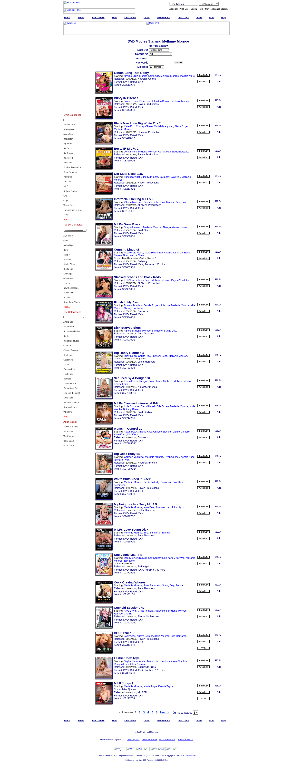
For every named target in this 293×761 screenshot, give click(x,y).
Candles (67, 345)
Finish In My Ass (126, 302)
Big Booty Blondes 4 (129, 353)
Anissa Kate (145, 431)
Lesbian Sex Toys (127, 658)
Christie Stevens (162, 431)
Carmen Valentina (134, 456)
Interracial (68, 177)
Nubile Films (69, 293)
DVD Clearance (70, 427)
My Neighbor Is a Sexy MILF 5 (135, 504)
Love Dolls (68, 398)
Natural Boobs (70, 191)
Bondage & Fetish (71, 331)
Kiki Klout (132, 434)
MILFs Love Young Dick (131, 529)
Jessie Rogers (152, 305)
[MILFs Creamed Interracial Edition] (104, 424)
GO (223, 4)
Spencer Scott (159, 355)
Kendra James (164, 661)
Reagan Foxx (146, 381)
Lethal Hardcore (146, 361)
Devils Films (69, 264)
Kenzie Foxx (121, 384)
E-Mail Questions (103, 756)
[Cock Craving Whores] (104, 603)
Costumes (68, 360)
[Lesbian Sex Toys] (104, 679)
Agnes (127, 330)
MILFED (142, 692)
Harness (67, 379)
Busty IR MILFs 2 (126, 148)
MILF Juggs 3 (123, 683)
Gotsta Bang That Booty (131, 73)
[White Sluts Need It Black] (104, 500)
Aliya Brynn (130, 610)
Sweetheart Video (71, 302)
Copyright (169, 756)
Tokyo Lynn (178, 507)
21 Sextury (68, 236)
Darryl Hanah (148, 406)
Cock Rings (68, 355)
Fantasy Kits (69, 369)
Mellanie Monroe (169, 75)
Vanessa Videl (132, 176)
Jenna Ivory (130, 151)
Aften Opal (170, 252)
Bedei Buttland (180, 151)
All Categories (72, 73)
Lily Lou (165, 305)
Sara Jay (164, 176)
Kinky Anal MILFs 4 (128, 555)
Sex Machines (69, 407)
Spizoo (66, 297)
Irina (146, 532)
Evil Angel (68, 274)
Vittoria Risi (130, 202)
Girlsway (143, 261)
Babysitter (68, 139)
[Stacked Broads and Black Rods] (104, 298)
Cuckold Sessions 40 (129, 607)
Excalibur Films (190, 756)
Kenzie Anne (187, 456)
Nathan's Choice (147, 78)
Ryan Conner (172, 456)
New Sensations (71, 288)
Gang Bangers (70, 172)
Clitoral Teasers (70, 350)
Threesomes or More (73, 210)
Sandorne (157, 330)
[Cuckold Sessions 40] (104, 628)
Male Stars (73, 99)
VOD (203, 648)
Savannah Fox (169, 482)
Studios (72, 82)
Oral (65, 196)
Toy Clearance (70, 436)
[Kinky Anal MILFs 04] (104, 575)
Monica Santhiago (149, 75)
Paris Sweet (146, 101)
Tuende (166, 532)
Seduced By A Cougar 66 (132, 378)
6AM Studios (145, 412)
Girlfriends (68, 278)
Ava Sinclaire (180, 661)
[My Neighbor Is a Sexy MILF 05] (104, 525)
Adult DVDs (72, 39)
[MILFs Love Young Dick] (104, 550)
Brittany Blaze (131, 409)
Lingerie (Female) (71, 393)
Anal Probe (68, 326)
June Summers (149, 176)
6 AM (65, 240)
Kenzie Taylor (137, 255)
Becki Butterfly (152, 482)
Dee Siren (129, 557)
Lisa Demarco (178, 635)
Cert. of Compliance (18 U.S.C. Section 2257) (129, 756)
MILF (65, 186)
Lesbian (67, 181)
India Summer (131, 406)
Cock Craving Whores (130, 582)
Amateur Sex (69, 125)
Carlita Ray (144, 355)
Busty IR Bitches (126, 98)
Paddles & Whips (71, 402)
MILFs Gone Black (127, 224)
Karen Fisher (131, 381)
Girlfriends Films (147, 666)
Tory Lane (129, 560)
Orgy (65, 200)
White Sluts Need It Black (132, 479)
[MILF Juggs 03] (104, 704)
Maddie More (187, 75)
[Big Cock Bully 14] (104, 475)
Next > (164, 712)
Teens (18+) (68, 205)
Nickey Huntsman (134, 308)
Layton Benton (162, 101)
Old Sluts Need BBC (128, 174)
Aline (165, 227)
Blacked (67, 259)
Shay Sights (183, 252)
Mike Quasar (129, 689)
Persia (179, 585)
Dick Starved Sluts (127, 327)
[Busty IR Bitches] (104, 119)
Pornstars (72, 90)
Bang (65, 250)
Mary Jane (144, 280)
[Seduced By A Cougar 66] (104, 399)
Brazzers (143, 311)
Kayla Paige (150, 686)
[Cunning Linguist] (104, 270)
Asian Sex (68, 134)
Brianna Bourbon (133, 305)
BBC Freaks (122, 633)
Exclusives (73, 48)
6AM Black (144, 230)
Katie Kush (120, 434)
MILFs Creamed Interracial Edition (138, 403)
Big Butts (67, 148)
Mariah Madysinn (163, 126)
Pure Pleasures (146, 333)
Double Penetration (72, 167)
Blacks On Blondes (148, 616)
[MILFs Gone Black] (104, 245)
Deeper (66, 255)
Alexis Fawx (130, 431)
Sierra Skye (181, 126)
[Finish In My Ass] (104, 323)
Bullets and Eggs (71, 341)
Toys (65, 215)
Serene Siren (121, 255)
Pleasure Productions (149, 132)
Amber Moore (146, 661)
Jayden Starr (131, 101)
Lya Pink (175, 176)
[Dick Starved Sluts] (104, 348)
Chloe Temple (145, 610)
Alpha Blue (68, 245)
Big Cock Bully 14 (127, 454)
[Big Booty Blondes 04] (104, 374)
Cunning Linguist (126, 249)
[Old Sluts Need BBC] (104, 194)
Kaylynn (179, 557)
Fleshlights (68, 374)
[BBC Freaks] (104, 654)
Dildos (66, 364)
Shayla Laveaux (133, 227)
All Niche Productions (149, 204)
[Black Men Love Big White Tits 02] (104, 144)
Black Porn (68, 158)
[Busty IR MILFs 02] (104, 169)
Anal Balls (68, 322)
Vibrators (67, 412)
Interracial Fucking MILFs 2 (133, 199)
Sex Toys (73, 65)
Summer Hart (162, 507)
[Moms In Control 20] (104, 449)
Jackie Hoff (160, 610)
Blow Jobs (68, 162)
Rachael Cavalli (122, 613)
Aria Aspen (163, 406)
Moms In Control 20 (128, 428)
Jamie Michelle (164, 381)
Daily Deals (68, 441)
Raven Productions (148, 103)
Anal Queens (69, 129)
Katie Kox (129, 126)
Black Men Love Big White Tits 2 (137, 123)
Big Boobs (68, 143)
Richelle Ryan (121, 459)
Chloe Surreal (137, 664)
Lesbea (66, 283)
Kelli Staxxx (164, 151)
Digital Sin (68, 269)
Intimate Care (69, 383)
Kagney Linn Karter (163, 557)
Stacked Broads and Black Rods (137, 277)
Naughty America (147, 386)
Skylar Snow (131, 661)
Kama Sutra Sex (70, 388)
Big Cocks (68, 153)
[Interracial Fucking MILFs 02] (104, 220)
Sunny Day (170, 330)
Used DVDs (72, 56)
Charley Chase (144, 126)
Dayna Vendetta (180, 280)
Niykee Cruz (131, 75)
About (150, 756)
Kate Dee (149, 507)
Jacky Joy (129, 635)
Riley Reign (130, 355)
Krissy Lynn (143, 635)
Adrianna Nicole (178, 227)
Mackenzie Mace (133, 252)
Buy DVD (203, 75)
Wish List (203, 81)
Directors (73, 107)
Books (66, 336)
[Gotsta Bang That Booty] (104, 93)
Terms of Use (159, 756)
